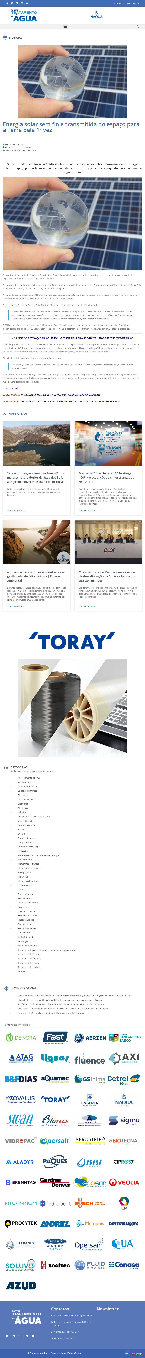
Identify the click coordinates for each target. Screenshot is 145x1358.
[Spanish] (141, 1354)
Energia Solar (15, 150)
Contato (136, 3)
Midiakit (128, 3)
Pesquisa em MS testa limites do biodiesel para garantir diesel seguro (51, 1013)
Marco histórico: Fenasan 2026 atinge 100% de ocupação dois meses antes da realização (106, 477)
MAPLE (24, 150)
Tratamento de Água (39, 1353)
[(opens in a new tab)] (96, 15)
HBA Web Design (74, 1353)
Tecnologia (27, 147)
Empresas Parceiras (17, 1025)
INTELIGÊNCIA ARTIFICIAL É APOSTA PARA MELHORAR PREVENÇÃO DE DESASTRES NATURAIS (60, 394)
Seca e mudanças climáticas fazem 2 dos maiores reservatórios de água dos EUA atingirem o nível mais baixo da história (35, 477)
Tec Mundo (14, 388)
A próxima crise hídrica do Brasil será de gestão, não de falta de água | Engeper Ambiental (35, 576)
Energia (19, 147)
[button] (50, 15)
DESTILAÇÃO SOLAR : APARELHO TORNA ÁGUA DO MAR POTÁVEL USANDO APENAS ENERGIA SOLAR (80, 338)
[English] (134, 1354)
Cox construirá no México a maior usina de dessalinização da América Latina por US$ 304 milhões (107, 576)
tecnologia (32, 150)
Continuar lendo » (15, 511)
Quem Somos (119, 3)
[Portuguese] (137, 1354)
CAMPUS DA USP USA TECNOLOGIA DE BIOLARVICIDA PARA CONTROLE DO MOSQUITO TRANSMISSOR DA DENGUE (70, 401)
